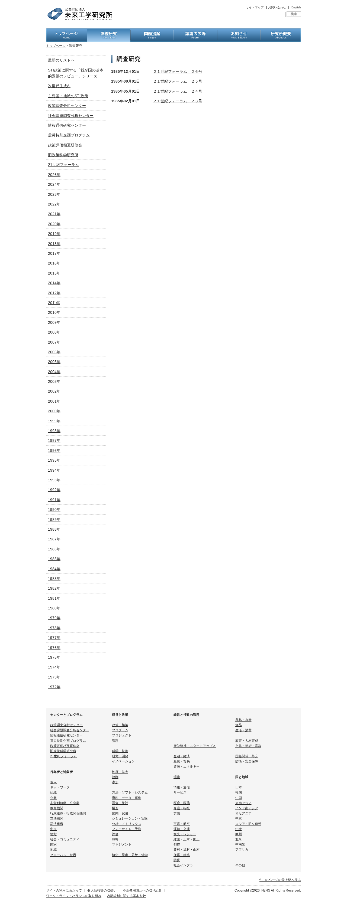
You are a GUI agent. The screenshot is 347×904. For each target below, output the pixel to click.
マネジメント (121, 844)
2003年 (54, 381)
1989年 (54, 519)
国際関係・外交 (246, 756)
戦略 (115, 839)
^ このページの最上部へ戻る (280, 880)
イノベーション (123, 761)
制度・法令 (120, 772)
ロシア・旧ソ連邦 (248, 824)
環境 (177, 777)
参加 (115, 782)
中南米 (240, 844)
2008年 (54, 332)
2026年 (54, 174)
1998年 (54, 431)
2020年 (54, 224)
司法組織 (56, 824)
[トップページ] (66, 31)
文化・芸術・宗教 (248, 746)
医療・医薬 (182, 803)
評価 (115, 834)
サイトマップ (255, 7)
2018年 (54, 243)
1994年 (54, 470)
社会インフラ (183, 865)
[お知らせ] (239, 31)
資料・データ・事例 (126, 798)
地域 (53, 849)
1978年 (54, 628)
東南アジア (243, 803)
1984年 (54, 569)
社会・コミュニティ (64, 839)
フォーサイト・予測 (126, 829)
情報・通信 (182, 787)
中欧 (238, 829)
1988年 (54, 529)
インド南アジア (246, 808)
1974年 (54, 667)
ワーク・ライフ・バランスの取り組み (73, 896)
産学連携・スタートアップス (195, 746)
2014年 (54, 283)
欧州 (238, 834)
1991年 (54, 500)
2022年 (54, 204)
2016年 (54, 263)
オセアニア (243, 813)
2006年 (54, 352)
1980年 (54, 608)
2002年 (54, 391)
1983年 (54, 578)
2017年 (54, 253)
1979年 (54, 618)
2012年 (54, 293)
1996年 (54, 450)
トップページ (56, 46)
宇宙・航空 (182, 824)
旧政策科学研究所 (63, 155)
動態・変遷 (120, 813)
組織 (53, 792)
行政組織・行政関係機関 (68, 813)
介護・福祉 (182, 808)
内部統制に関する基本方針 (126, 896)
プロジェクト (121, 735)
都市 (177, 844)
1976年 (54, 647)
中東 (238, 818)
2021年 (54, 214)
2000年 (54, 411)
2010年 (54, 312)
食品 (238, 725)
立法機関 (56, 818)
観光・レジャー (185, 834)
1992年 (54, 490)
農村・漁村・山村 (187, 849)
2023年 (54, 194)
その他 (240, 865)
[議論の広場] (195, 31)
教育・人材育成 (246, 741)
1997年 (54, 440)
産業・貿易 (182, 761)
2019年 (54, 233)
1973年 (54, 677)
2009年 (54, 322)
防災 (177, 860)
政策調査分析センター (67, 105)
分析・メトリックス (126, 824)
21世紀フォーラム (63, 164)
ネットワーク (60, 787)
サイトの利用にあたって (64, 890)
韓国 (238, 792)
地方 (53, 834)
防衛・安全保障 (246, 761)
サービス (180, 792)
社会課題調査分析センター (71, 115)
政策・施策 (120, 725)
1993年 (54, 480)
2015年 (54, 273)
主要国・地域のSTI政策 (68, 96)
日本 (238, 787)
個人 (53, 782)
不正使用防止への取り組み (142, 890)
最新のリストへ (61, 60)
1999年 (54, 421)
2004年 (54, 372)
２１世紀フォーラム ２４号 (177, 91)
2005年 (54, 362)
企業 (53, 798)
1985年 (54, 559)
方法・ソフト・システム (130, 792)
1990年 (54, 509)
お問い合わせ (277, 7)
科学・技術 (120, 751)
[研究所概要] (281, 31)
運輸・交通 (182, 829)
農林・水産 (243, 720)
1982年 (54, 588)
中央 (53, 829)
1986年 (54, 549)
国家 (53, 844)
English (296, 7)
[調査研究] (108, 31)
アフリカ (241, 849)
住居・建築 (182, 855)
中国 (238, 798)
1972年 (54, 687)
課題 (115, 741)
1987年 (54, 539)
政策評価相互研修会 (65, 145)
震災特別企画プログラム (69, 135)
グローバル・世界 (63, 855)
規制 (115, 777)
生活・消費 (243, 730)
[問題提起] (152, 31)
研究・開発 (120, 756)
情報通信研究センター (67, 125)
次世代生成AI (59, 86)
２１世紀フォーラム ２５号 (177, 81)
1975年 (54, 657)
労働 (177, 813)
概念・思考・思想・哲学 (130, 855)
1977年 (54, 637)
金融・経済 (182, 756)
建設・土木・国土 (187, 839)
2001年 (54, 401)
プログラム (120, 730)
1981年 (54, 598)
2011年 (54, 303)
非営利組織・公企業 (64, 803)
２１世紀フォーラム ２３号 (177, 101)
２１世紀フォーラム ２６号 (177, 71)
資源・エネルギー (187, 766)
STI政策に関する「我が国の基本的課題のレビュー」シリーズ (75, 73)
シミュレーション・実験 (130, 818)
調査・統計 (120, 803)
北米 (238, 839)
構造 (115, 808)
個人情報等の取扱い (102, 890)
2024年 (54, 184)
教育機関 (56, 808)
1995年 (54, 460)
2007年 (54, 342)
